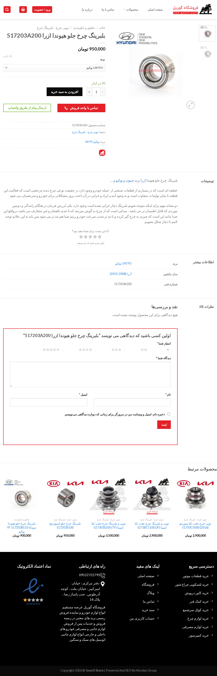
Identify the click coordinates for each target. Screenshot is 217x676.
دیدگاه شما (163, 358)
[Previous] (189, 67)
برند (102, 59)
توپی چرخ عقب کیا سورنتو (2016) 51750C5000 (195, 525)
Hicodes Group (146, 670)
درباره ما (87, 9)
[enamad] (32, 595)
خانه (102, 27)
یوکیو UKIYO (92, 141)
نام (168, 394)
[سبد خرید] (23, 9)
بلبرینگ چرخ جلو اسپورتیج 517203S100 (65, 525)
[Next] (116, 67)
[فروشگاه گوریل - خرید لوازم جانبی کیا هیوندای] (192, 9)
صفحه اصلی (155, 9)
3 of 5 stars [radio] (111, 349)
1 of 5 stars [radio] (162, 349)
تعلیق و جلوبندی (84, 27)
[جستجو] (7, 9)
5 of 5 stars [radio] (46, 349)
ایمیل (83, 394)
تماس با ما (108, 9)
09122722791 (89, 575)
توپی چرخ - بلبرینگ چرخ (53, 27)
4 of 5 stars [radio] (80, 349)
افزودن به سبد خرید (64, 92)
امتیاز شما (164, 343)
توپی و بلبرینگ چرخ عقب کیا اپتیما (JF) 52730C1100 (152, 525)
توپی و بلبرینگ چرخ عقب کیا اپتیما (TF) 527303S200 (109, 525)
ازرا (143, 180)
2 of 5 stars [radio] (139, 349)
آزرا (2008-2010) (121, 274)
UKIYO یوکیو (123, 263)
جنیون (130, 180)
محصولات (132, 9)
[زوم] (190, 105)
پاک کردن (7, 56)
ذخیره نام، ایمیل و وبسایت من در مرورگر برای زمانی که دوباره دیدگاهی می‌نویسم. (114, 414)
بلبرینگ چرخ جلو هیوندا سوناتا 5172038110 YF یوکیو (21, 527)
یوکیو (119, 180)
